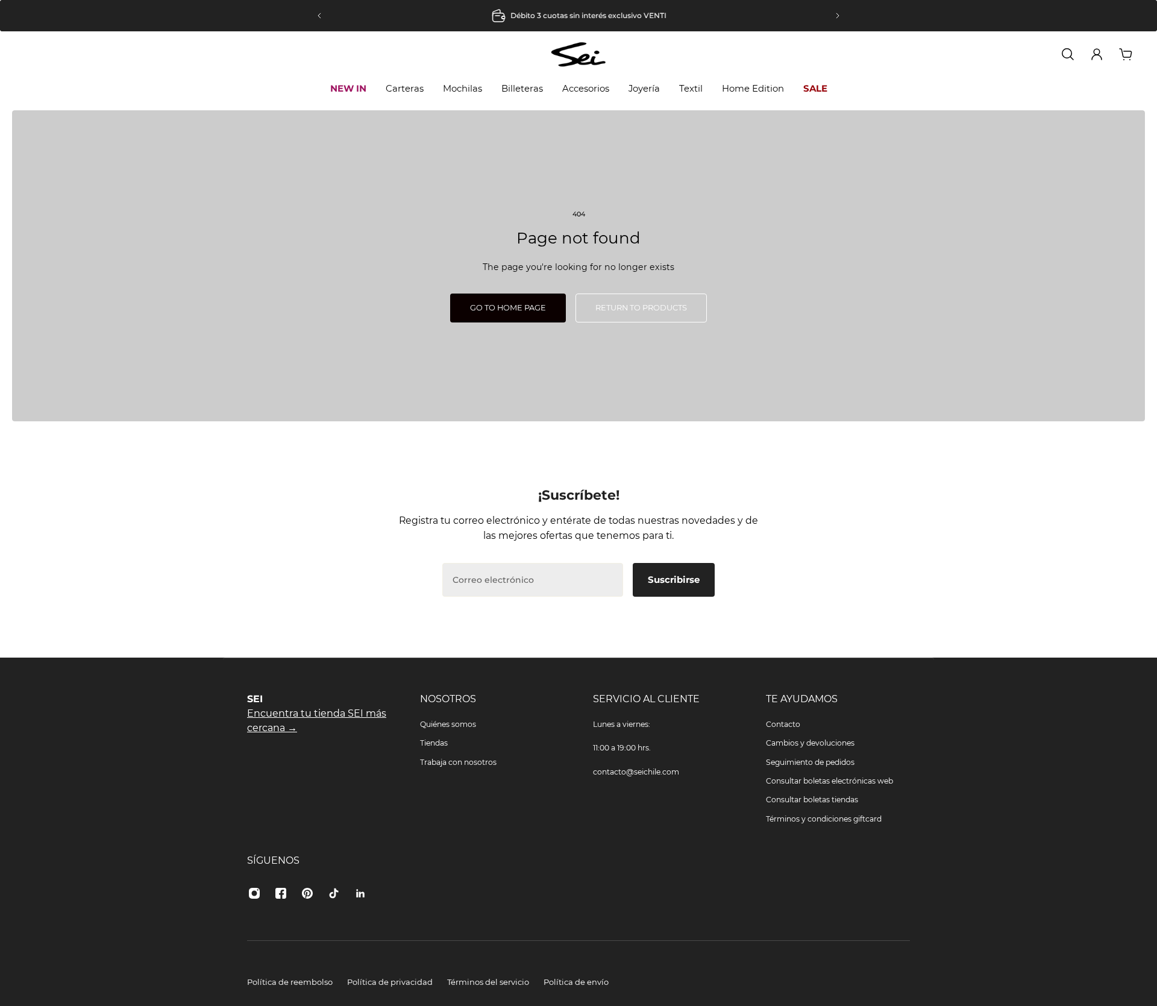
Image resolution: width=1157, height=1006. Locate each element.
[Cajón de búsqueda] (1067, 54)
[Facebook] (281, 893)
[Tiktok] (334, 893)
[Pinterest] (307, 893)
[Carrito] (1125, 54)
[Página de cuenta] (1096, 54)
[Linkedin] (360, 893)
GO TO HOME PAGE (508, 307)
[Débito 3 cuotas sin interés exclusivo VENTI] (578, 15)
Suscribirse (674, 579)
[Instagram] (254, 893)
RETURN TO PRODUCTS (641, 307)
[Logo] (578, 54)
